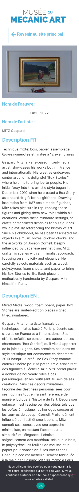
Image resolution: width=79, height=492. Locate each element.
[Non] (72, 476)
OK (41, 485)
